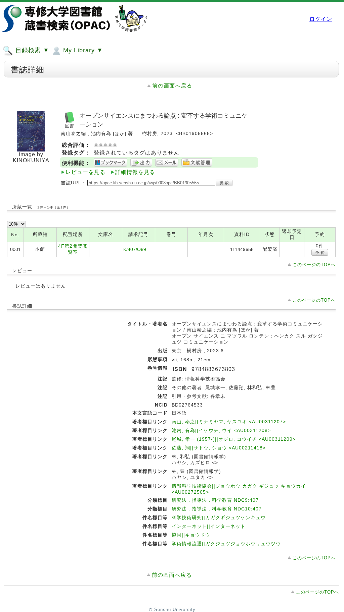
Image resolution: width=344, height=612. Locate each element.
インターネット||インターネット (209, 526)
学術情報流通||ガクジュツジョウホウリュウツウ (226, 543)
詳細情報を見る (135, 172)
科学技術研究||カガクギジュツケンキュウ (219, 517)
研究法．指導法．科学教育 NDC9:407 (215, 500)
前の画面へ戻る (172, 85)
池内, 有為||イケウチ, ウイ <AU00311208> (221, 430)
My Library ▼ (82, 50)
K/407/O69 (134, 249)
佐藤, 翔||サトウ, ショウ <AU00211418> (219, 447)
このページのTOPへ (314, 264)
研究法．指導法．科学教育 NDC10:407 (217, 508)
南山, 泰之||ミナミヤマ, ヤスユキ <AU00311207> (229, 421)
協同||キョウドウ (191, 535)
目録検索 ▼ (31, 50)
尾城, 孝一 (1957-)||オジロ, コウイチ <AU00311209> (234, 439)
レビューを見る (85, 172)
